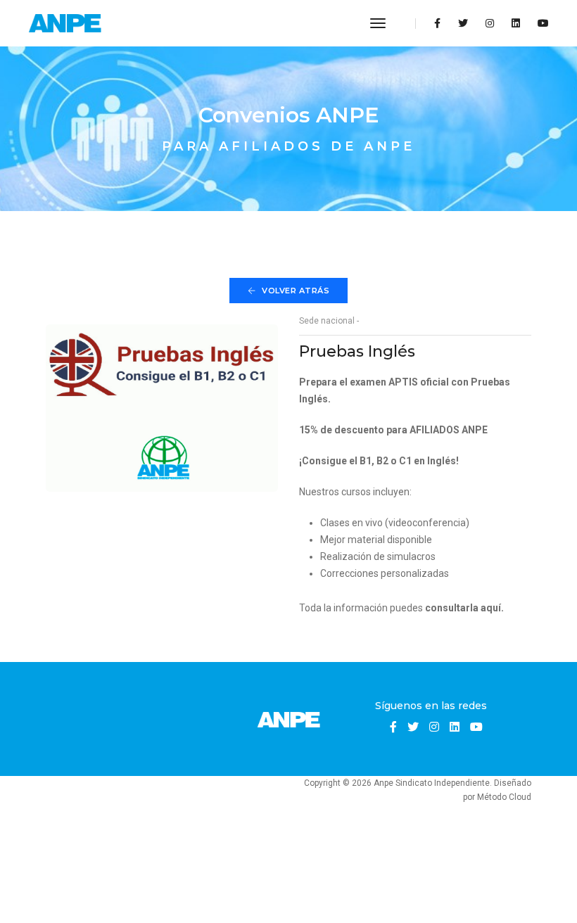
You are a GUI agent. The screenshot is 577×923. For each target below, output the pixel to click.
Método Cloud (504, 797)
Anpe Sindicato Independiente (432, 783)
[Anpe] (65, 23)
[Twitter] (463, 23)
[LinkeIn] (516, 23)
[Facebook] (437, 23)
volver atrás (295, 290)
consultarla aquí (463, 607)
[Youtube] (539, 23)
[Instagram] (490, 23)
